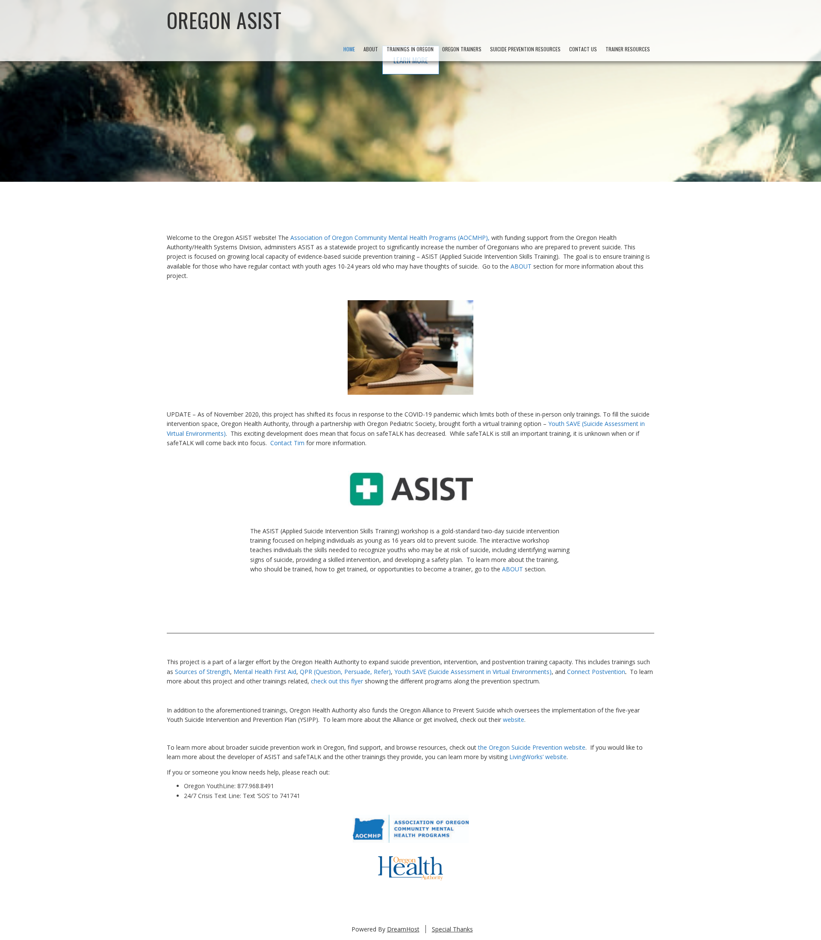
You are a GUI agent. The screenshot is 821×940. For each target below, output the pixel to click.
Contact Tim (287, 443)
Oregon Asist (224, 20)
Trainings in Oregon (410, 49)
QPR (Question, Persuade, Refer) (345, 672)
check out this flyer (337, 681)
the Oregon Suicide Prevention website (531, 747)
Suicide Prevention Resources (525, 49)
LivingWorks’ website (538, 757)
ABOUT (521, 266)
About (370, 49)
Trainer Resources (627, 49)
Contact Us (583, 49)
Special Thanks (452, 929)
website (513, 719)
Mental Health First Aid (264, 672)
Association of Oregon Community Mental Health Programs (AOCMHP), (390, 238)
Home (349, 49)
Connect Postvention (596, 672)
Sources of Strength (202, 672)
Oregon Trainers (461, 49)
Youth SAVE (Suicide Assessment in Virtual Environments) (473, 672)
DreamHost (403, 929)
